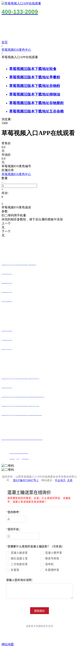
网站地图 (8, 644)
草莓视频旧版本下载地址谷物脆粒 (36, 103)
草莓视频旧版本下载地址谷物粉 (34, 86)
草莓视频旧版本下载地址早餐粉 (34, 77)
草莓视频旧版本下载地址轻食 (33, 69)
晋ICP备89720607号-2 (25, 480)
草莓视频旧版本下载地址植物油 (34, 94)
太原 (69, 480)
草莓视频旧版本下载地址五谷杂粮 (36, 111)
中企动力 (60, 480)
